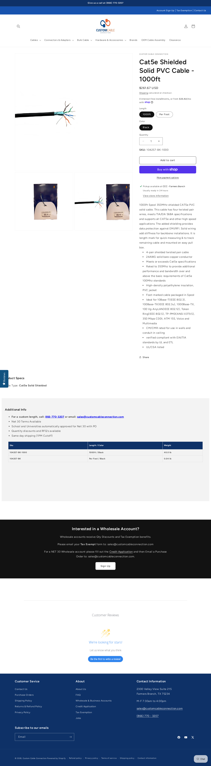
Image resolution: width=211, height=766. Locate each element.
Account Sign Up (165, 10)
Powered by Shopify (56, 758)
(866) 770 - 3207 (148, 715)
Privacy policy (91, 758)
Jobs (78, 718)
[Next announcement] (195, 3)
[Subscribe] (70, 737)
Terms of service (109, 758)
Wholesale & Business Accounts (94, 700)
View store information (156, 195)
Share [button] (146, 357)
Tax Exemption (184, 10)
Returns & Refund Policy (28, 706)
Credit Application (121, 551)
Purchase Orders (24, 695)
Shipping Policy (23, 700)
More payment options (168, 177)
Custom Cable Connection (35, 758)
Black (146, 127)
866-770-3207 (54, 416)
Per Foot (164, 114)
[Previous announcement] (16, 3)
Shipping (143, 93)
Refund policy (75, 758)
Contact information (147, 758)
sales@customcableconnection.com (100, 416)
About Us (81, 689)
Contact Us (200, 10)
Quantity (143, 134)
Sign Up (105, 566)
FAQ (78, 695)
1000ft (147, 114)
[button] (18, 26)
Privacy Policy (22, 712)
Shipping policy (127, 758)
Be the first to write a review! (105, 659)
